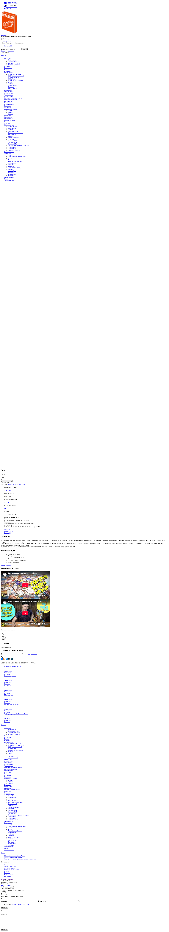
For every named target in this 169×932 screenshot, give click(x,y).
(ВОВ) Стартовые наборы (15, 80)
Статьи (3, 853)
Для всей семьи (8, 93)
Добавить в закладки (7, 879)
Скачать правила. (6, 565)
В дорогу (7, 66)
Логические (7, 106)
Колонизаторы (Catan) (14, 167)
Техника (10, 114)
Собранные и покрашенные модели (18, 145)
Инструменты (12, 60)
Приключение (12, 174)
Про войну (7, 115)
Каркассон (11, 166)
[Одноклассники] (4, 659)
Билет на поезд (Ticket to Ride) (17, 156)
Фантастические (9, 177)
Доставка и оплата (9, 868)
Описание (7, 529)
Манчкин (10, 169)
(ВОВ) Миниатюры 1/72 (15, 77)
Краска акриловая (13, 61)
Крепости (11, 87)
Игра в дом (4, 35)
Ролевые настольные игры (12, 120)
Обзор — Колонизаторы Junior (13, 857)
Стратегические (9, 152)
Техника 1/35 (12, 147)
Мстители (11, 139)
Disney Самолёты (13, 126)
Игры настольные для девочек (13, 98)
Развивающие (8, 118)
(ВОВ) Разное (12, 79)
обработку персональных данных (21, 904)
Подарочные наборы (10, 109)
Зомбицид (11, 164)
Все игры (3, 55)
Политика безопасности (11, 869)
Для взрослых (8, 91)
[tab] (86, 530)
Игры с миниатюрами (10, 99)
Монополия (7, 107)
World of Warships (13, 131)
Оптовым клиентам (10, 866)
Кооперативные (9, 104)
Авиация (10, 110)
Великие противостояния (15, 133)
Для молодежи (8, 96)
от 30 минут (7, 490)
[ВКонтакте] (2, 659)
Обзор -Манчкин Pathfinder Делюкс (14, 856)
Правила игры (8, 531)
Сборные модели (9, 125)
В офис (6, 69)
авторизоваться (32, 654)
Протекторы (8, 117)
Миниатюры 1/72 (13, 88)
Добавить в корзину (6, 481)
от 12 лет (7, 502)
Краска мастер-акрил (14, 63)
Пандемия (11, 172)
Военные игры (8, 72)
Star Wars (10, 129)
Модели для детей (13, 137)
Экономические (9, 180)
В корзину (7, 674)
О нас (6, 865)
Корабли (10, 112)
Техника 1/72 (12, 148)
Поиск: (3, 49)
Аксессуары (7, 58)
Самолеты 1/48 (12, 142)
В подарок (7, 71)
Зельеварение (12, 163)
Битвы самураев (12, 85)
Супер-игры (8, 153)
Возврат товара (8, 874)
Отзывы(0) (7, 533)
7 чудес (10, 155)
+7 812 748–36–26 (6, 41)
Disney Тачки (12, 128)
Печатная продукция (14, 64)
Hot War (10, 82)
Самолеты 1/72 (12, 144)
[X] (9, 659)
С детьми (7, 123)
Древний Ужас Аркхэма (15, 161)
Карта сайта (7, 876)
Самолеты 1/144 (12, 141)
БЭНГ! (10, 158)
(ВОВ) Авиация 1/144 (14, 74)
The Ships (10, 83)
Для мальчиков (8, 95)
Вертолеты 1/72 (12, 134)
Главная (3, 51)
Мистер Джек (12, 171)
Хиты (6, 179)
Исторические (8, 101)
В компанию (8, 68)
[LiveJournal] (12, 659)
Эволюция (11, 175)
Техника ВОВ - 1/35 (14, 150)
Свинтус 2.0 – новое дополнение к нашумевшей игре (20, 859)
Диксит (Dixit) (12, 160)
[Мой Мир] (7, 659)
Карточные (11, 51)
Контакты (7, 873)
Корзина (6, 871)
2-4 (5, 508)
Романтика (7, 122)
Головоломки (8, 90)
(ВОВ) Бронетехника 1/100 (16, 76)
